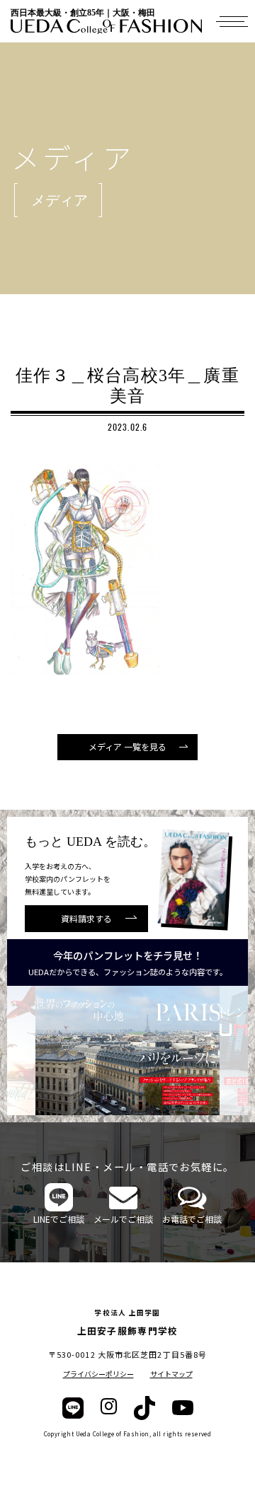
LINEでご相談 (58, 1219)
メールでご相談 (123, 1219)
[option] (142, 1051)
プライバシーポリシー (98, 1373)
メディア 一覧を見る (127, 746)
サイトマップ (171, 1373)
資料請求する (86, 918)
